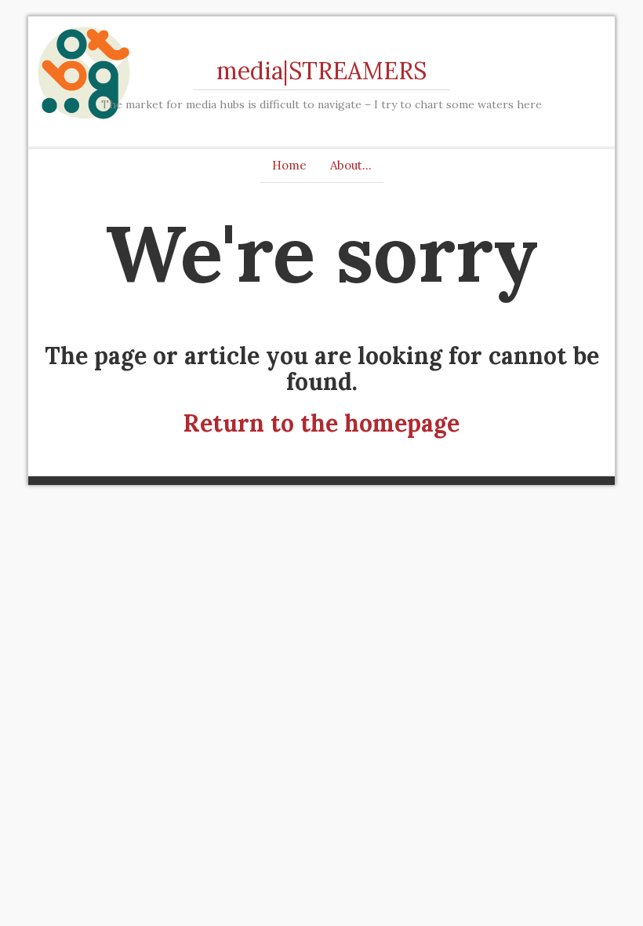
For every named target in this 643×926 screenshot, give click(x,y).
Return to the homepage (321, 423)
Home (289, 165)
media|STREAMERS (321, 71)
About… (351, 165)
